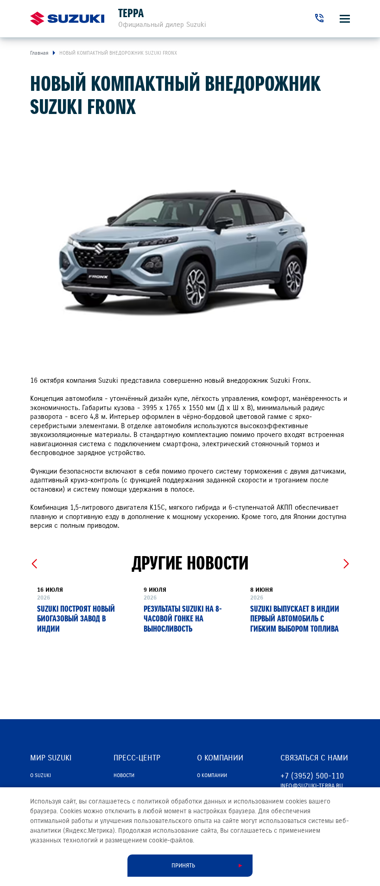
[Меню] (345, 19)
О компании (212, 775)
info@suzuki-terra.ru (311, 786)
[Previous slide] (34, 564)
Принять (183, 865)
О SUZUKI (40, 775)
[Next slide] (346, 564)
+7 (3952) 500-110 (312, 776)
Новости (124, 775)
